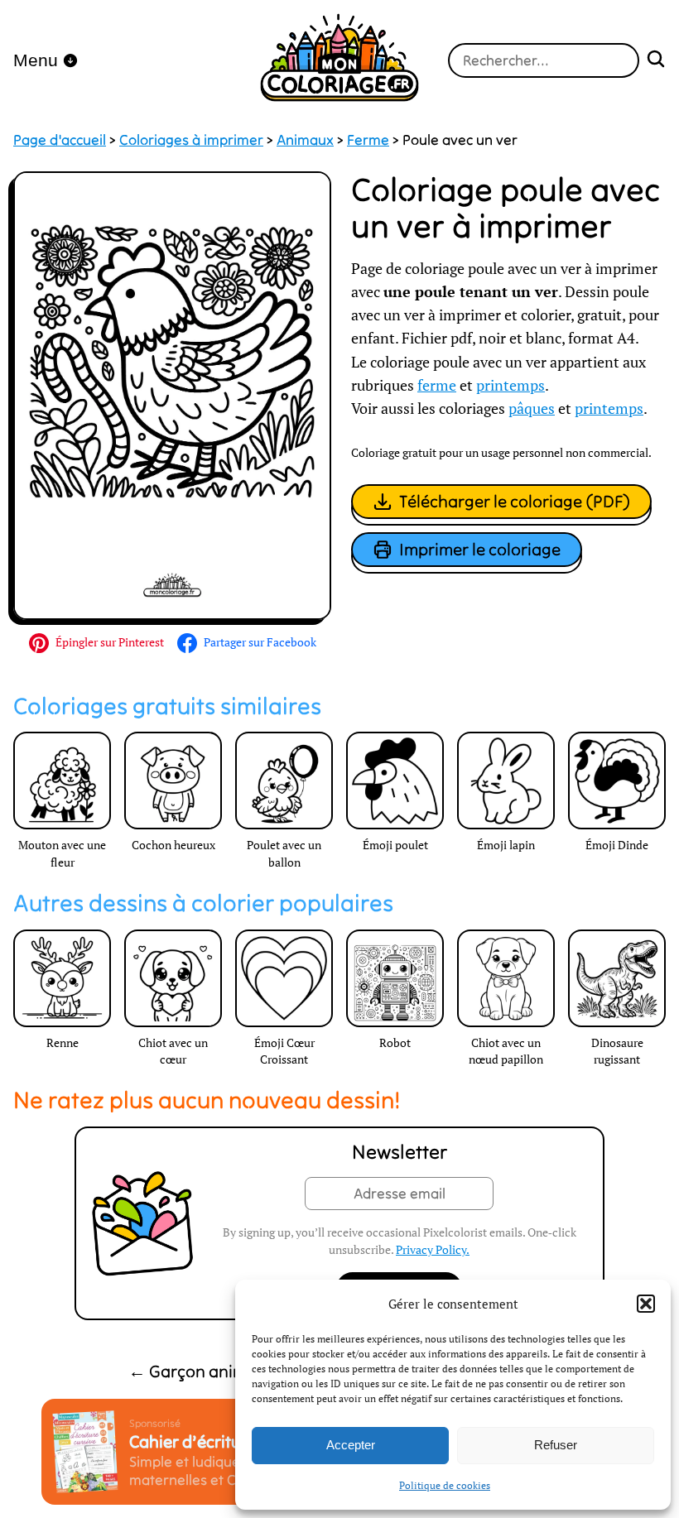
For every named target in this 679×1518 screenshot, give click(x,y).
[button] (646, 1303)
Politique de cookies (444, 1485)
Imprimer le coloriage (480, 549)
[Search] (656, 61)
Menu (35, 60)
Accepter (350, 1445)
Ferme (368, 140)
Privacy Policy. (433, 1249)
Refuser (555, 1445)
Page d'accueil (59, 140)
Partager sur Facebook (260, 642)
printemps (510, 385)
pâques (531, 408)
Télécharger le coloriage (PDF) (514, 501)
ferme (436, 385)
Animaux (305, 140)
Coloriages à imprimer (191, 140)
